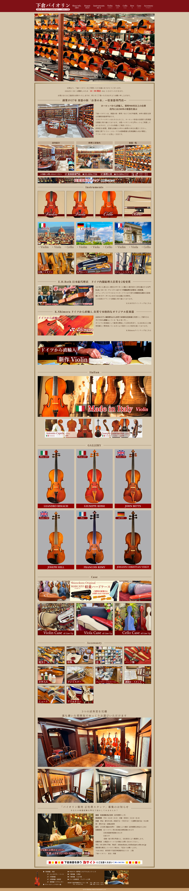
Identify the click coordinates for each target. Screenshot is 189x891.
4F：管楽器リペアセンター (55, 882)
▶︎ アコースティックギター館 (52, 884)
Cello (70, 247)
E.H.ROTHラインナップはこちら (138, 303)
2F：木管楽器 (51, 877)
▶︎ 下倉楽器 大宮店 (74, 874)
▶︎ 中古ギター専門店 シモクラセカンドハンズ (82, 872)
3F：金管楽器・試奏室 (54, 879)
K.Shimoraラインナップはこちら (138, 330)
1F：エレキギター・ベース (55, 874)
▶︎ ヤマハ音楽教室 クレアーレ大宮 (79, 879)
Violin (44, 247)
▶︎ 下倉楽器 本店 (49, 872)
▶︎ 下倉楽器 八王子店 (75, 877)
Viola (59, 247)
